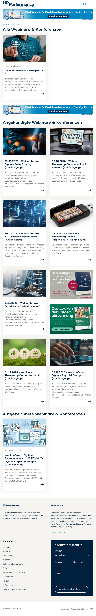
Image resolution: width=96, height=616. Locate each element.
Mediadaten (8, 576)
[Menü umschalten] (91, 4)
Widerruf (6, 560)
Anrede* (58, 551)
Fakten (6, 581)
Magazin (6, 551)
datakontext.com (58, 532)
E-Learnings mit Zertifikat (14, 572)
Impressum (65, 609)
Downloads (8, 555)
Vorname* (59, 562)
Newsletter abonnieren (70, 589)
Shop (5, 568)
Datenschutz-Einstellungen (14, 589)
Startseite (6, 24)
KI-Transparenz (9, 585)
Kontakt (6, 547)
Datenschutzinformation (13, 564)
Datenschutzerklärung (79, 609)
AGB (91, 609)
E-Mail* (58, 573)
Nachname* (78, 562)
